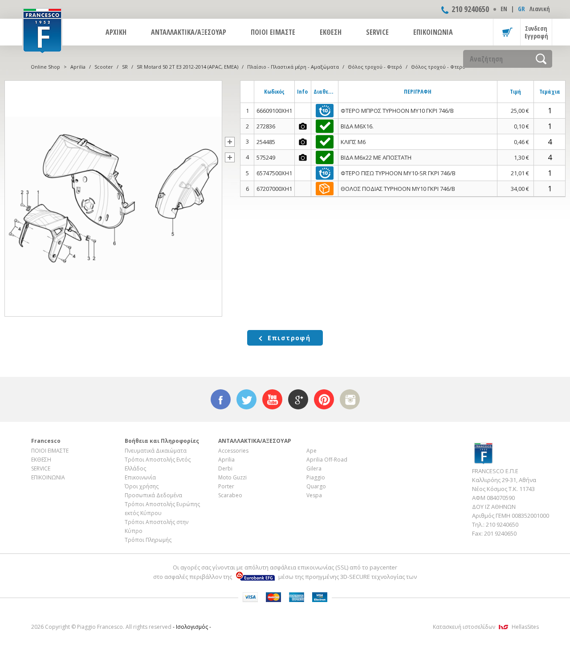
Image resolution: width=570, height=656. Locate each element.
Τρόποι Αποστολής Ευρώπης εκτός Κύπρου (162, 508)
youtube (272, 399)
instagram (350, 399)
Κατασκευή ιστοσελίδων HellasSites (486, 627)
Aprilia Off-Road (326, 459)
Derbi (225, 468)
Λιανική (539, 8)
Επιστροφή (289, 338)
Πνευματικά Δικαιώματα (156, 450)
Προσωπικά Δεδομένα (153, 495)
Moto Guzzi (232, 477)
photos (302, 126)
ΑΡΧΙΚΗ (116, 32)
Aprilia (78, 66)
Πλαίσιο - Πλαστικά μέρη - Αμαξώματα (293, 66)
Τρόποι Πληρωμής (148, 540)
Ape (311, 450)
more (230, 142)
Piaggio (315, 477)
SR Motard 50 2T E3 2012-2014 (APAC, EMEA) (187, 66)
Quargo (316, 486)
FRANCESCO (42, 30)
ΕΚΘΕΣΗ (331, 32)
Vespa (314, 495)
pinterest (324, 399)
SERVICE (377, 32)
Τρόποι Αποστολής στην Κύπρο (156, 526)
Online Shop (45, 66)
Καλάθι (506, 32)
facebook (221, 399)
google (298, 399)
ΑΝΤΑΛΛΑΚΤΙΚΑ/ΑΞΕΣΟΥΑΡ (188, 32)
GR (521, 8)
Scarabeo (230, 495)
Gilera (314, 468)
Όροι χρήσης (142, 486)
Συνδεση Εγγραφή (536, 32)
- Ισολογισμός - (192, 627)
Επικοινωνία (140, 477)
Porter (226, 486)
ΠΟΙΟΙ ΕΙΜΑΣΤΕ (273, 32)
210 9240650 (470, 9)
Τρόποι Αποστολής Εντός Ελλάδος (158, 464)
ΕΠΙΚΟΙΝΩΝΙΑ (433, 32)
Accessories (233, 450)
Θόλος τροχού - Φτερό (375, 66)
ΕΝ (504, 8)
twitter (246, 399)
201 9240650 (500, 533)
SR (125, 66)
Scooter (103, 66)
